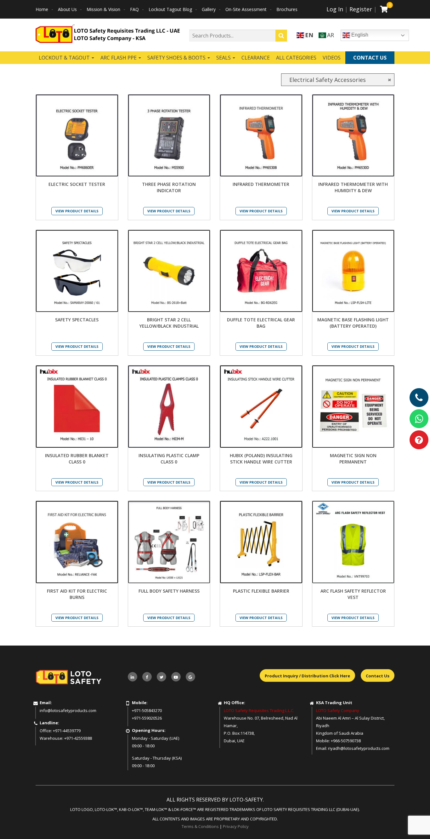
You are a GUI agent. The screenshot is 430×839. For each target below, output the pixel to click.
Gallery (209, 9)
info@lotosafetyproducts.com (68, 710)
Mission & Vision (103, 9)
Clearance (255, 57)
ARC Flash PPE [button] (119, 57)
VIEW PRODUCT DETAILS (77, 211)
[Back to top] (412, 821)
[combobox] (337, 79)
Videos (332, 57)
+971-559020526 (147, 718)
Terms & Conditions (200, 826)
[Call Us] (419, 397)
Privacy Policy (236, 826)
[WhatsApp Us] (419, 418)
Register (360, 9)
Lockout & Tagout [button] (65, 57)
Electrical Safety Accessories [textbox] (338, 79)
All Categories (296, 57)
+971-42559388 (78, 738)
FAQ (134, 9)
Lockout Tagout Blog (170, 9)
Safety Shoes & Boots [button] (177, 57)
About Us (67, 9)
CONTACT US (370, 57)
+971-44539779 (67, 730)
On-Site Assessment (246, 9)
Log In (334, 9)
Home (42, 9)
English (359, 34)
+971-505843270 (147, 710)
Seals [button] (224, 57)
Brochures (286, 9)
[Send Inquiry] (419, 439)
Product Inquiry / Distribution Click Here (307, 676)
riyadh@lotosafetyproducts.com (358, 748)
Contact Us (377, 676)
